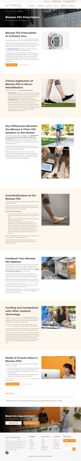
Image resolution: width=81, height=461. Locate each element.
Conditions (32, 444)
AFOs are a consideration (16, 317)
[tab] (40, 401)
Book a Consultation (12, 384)
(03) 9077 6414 (14, 423)
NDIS (42, 444)
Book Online (57, 1)
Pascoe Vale (56, 448)
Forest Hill (56, 442)
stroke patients (9, 326)
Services (31, 446)
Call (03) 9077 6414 (70, 1)
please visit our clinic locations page (22, 378)
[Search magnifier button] (74, 449)
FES (16, 11)
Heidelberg (56, 444)
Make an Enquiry (11, 64)
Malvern (55, 440)
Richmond (56, 446)
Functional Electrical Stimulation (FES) (15, 39)
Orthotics (11, 11)
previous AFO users (31, 283)
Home (6, 11)
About (43, 440)
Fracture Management (44, 447)
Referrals (31, 448)
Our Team (44, 449)
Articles (43, 442)
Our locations (31, 423)
